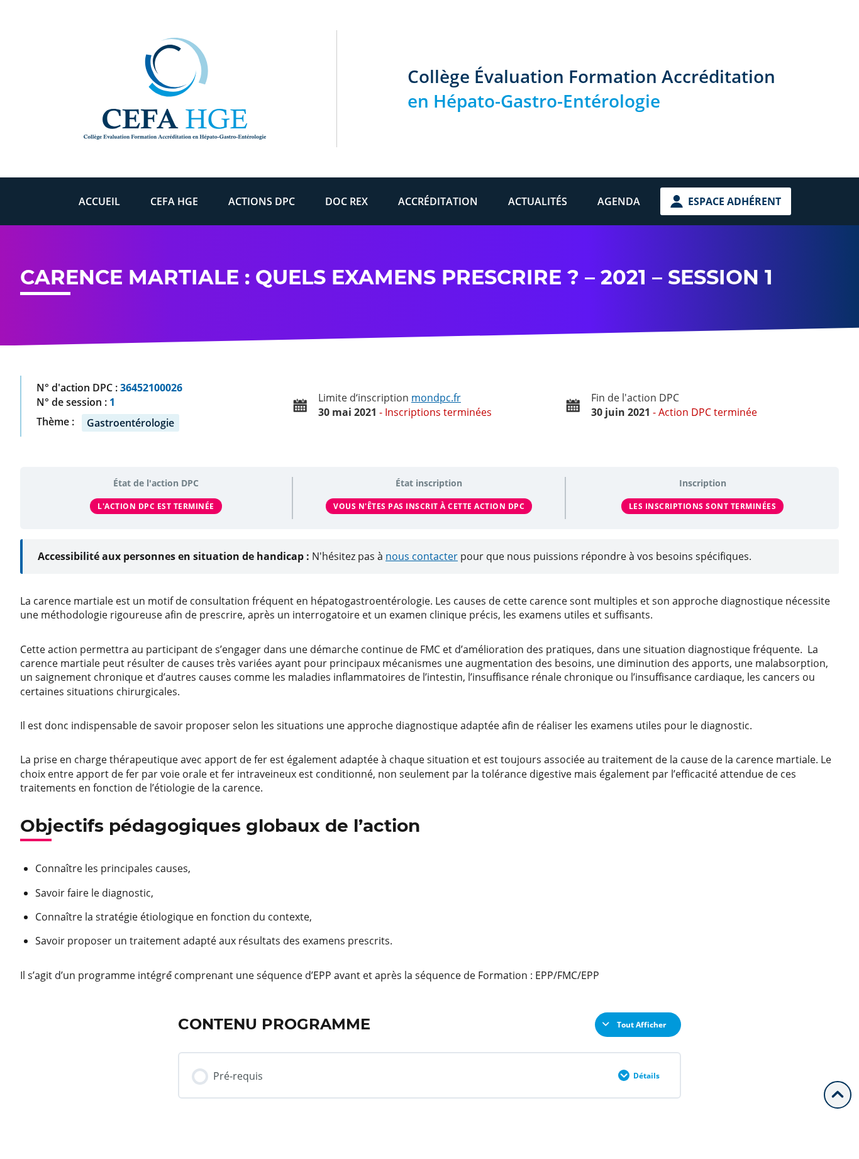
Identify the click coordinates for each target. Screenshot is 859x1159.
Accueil (99, 201)
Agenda (618, 201)
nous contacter (421, 556)
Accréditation (438, 201)
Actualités (537, 201)
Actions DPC (261, 201)
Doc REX (346, 201)
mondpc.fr (436, 398)
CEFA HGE (174, 201)
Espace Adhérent (734, 201)
